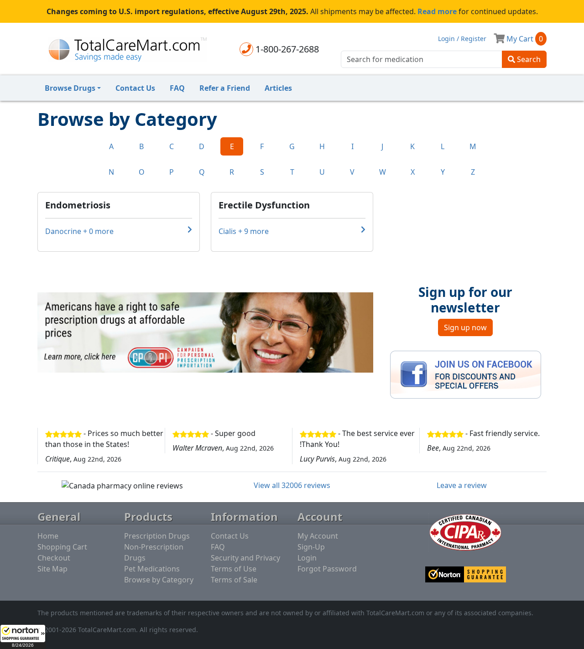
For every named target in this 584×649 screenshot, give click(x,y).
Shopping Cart (62, 547)
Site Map (52, 569)
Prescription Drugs (157, 536)
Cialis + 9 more (244, 231)
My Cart (524, 39)
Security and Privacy (245, 558)
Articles (278, 88)
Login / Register (462, 38)
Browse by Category (158, 580)
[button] (23, 636)
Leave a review (462, 485)
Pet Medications (152, 569)
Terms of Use (233, 569)
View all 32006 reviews (292, 485)
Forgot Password (327, 569)
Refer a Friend (224, 88)
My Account (317, 536)
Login (307, 558)
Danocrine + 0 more (79, 231)
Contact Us (135, 88)
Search (528, 59)
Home (47, 536)
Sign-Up (311, 547)
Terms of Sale (234, 580)
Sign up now (465, 327)
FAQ (177, 88)
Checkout (53, 558)
